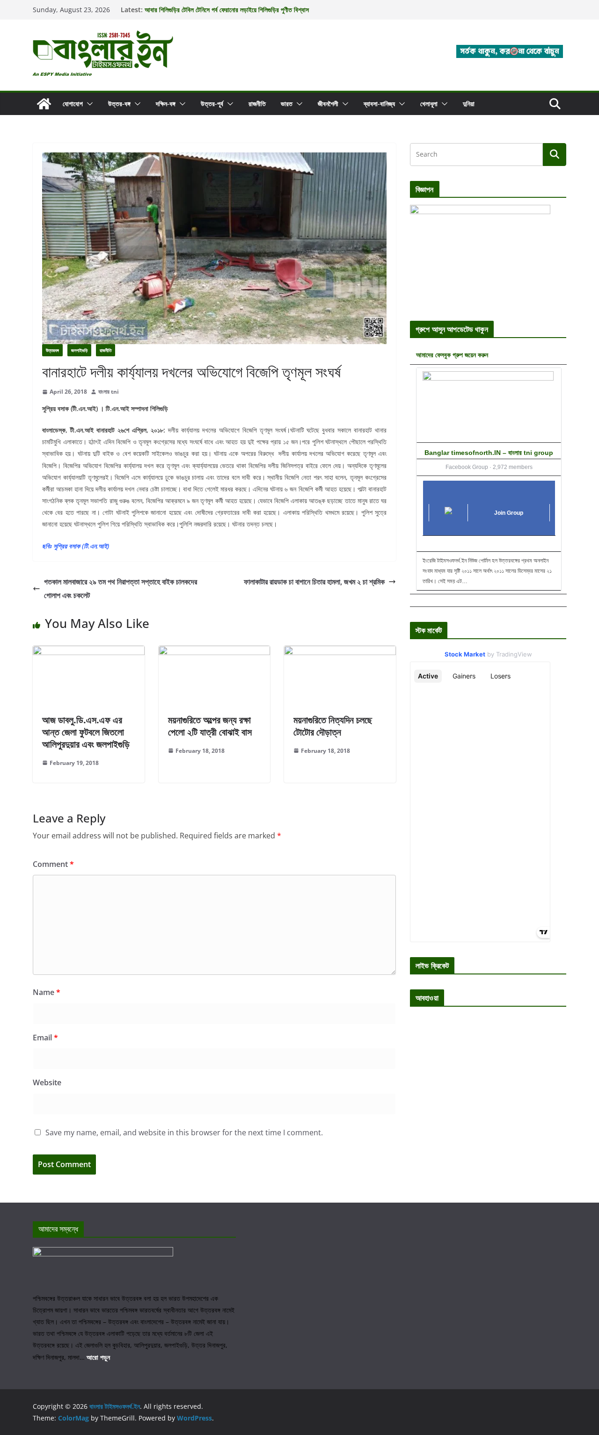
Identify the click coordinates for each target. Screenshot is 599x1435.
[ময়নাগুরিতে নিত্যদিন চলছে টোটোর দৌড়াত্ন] (340, 652)
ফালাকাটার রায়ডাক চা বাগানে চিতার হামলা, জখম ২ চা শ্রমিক (314, 582)
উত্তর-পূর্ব (212, 103)
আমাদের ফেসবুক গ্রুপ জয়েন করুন (452, 354)
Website (47, 1082)
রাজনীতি (257, 103)
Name (46, 992)
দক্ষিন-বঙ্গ (165, 103)
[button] (88, 103)
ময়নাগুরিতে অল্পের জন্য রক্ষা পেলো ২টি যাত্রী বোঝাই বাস (210, 726)
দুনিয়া (469, 103)
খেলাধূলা (429, 103)
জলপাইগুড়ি (79, 350)
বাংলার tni (108, 392)
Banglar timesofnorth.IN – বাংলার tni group (488, 452)
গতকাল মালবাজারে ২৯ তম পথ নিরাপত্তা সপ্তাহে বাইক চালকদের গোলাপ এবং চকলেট (120, 588)
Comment (53, 864)
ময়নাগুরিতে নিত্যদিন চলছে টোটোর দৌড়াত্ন (332, 726)
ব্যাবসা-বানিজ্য (379, 103)
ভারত (286, 103)
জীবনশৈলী (328, 103)
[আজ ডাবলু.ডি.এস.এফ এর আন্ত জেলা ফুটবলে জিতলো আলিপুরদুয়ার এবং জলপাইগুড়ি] (89, 652)
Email (45, 1037)
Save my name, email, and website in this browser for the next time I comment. (184, 1132)
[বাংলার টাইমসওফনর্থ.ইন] (44, 104)
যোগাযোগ (73, 103)
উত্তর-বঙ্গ (119, 103)
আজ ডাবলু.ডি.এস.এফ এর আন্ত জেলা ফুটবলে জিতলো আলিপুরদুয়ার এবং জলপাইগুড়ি (86, 732)
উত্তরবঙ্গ (52, 350)
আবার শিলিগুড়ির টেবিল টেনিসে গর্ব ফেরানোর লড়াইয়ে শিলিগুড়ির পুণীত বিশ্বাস (227, 9)
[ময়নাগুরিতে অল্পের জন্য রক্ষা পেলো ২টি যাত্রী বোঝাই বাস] (214, 652)
